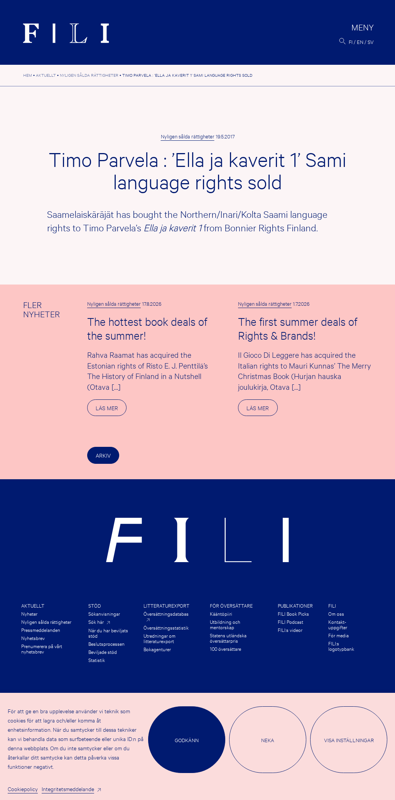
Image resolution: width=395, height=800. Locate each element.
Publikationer (295, 605)
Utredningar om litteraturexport (159, 638)
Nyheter (29, 613)
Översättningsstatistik (166, 627)
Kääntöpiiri (221, 613)
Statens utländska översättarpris (228, 637)
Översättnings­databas (166, 614)
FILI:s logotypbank (341, 645)
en (360, 41)
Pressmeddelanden (40, 629)
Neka (267, 739)
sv (371, 41)
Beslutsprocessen (106, 643)
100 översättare (225, 648)
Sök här (96, 622)
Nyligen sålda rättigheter (187, 136)
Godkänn (187, 739)
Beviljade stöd (102, 651)
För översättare (231, 605)
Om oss (336, 613)
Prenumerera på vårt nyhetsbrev (41, 648)
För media (338, 635)
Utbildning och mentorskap (225, 624)
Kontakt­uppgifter (337, 624)
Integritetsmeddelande (68, 788)
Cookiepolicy (23, 788)
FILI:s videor (290, 629)
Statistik (96, 659)
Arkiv (103, 455)
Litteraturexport (166, 605)
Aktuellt (32, 605)
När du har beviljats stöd (108, 632)
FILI (332, 605)
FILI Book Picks (293, 613)
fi (351, 41)
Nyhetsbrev (33, 637)
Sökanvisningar (104, 613)
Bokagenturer (157, 649)
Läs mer (111, 410)
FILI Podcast (290, 621)
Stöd (94, 605)
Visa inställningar (349, 739)
